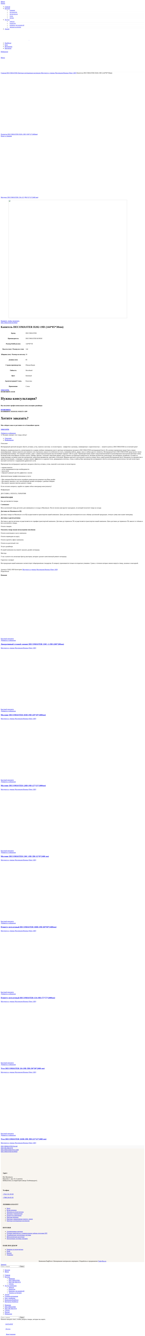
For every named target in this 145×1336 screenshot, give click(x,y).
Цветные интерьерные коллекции (29, 73)
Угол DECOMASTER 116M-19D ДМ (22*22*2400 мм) (23, 1139)
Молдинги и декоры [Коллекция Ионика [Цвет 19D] (59, 73)
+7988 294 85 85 (8, 1197)
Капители (13, 23)
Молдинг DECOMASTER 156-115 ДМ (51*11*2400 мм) (19, 197)
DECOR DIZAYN (14, 14)
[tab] (74, 438)
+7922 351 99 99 (8, 1194)
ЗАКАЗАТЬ (5, 390)
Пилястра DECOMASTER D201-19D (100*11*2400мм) (19, 134)
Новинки (12, 10)
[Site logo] (15, 40)
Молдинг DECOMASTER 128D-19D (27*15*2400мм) (23, 786)
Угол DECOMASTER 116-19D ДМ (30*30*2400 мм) (23, 1068)
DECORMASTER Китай (9, 1146)
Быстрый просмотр (7, 638)
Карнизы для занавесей (17, 25)
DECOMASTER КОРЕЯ (9, 323)
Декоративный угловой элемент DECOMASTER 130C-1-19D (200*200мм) (32, 644)
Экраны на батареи (15, 27)
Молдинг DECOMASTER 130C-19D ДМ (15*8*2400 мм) (25, 856)
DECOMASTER (13, 12)
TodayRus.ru (102, 1261)
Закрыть (3, 1264)
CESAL (11, 16)
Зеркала (12, 21)
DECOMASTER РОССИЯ (10, 1150)
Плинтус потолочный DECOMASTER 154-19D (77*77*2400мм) (28, 998)
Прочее (12, 18)
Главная (4, 73)
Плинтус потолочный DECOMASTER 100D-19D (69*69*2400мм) (28, 927)
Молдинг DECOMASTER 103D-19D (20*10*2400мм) (23, 715)
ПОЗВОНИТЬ (6, 410)
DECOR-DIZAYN (7, 1148)
